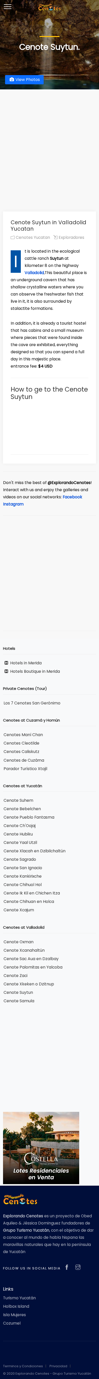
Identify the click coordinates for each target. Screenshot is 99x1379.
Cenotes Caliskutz (21, 751)
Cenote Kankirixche (23, 876)
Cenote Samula (19, 1001)
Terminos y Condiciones (23, 1366)
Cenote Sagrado (20, 859)
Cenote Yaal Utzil (20, 842)
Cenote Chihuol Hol (23, 884)
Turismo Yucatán (19, 1298)
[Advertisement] (49, 146)
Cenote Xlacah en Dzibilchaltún (34, 851)
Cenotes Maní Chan (23, 734)
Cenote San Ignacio (23, 867)
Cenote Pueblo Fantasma (29, 817)
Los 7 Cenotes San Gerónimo (32, 703)
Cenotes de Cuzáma (24, 760)
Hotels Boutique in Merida (34, 671)
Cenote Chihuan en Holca (29, 901)
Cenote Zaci (15, 975)
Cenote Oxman (19, 942)
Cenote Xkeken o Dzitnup (29, 984)
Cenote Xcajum (19, 910)
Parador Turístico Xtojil (25, 768)
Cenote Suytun (18, 992)
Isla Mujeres (14, 1314)
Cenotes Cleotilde (21, 743)
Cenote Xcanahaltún (24, 950)
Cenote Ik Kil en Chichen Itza (32, 893)
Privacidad (58, 1366)
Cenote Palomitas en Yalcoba (33, 967)
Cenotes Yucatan (32, 237)
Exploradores (71, 237)
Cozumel (12, 1323)
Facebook (72, 497)
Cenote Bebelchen (22, 808)
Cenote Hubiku (18, 834)
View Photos (27, 79)
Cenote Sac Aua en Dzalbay (31, 958)
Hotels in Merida (25, 663)
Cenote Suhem (18, 800)
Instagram (13, 504)
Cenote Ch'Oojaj (20, 825)
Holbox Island (16, 1306)
